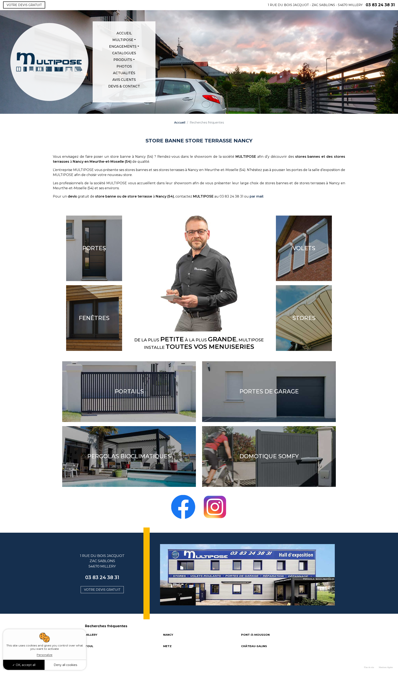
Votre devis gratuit (24, 5)
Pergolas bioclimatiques (129, 456)
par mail (256, 196)
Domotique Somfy (269, 456)
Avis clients (124, 80)
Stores (303, 318)
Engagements (122, 47)
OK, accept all (25, 665)
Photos (124, 66)
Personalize (44, 654)
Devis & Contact (124, 86)
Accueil (124, 33)
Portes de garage (269, 391)
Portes (94, 248)
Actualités (124, 73)
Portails (129, 391)
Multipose (122, 40)
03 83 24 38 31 (380, 4)
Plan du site (369, 667)
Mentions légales (386, 667)
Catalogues (124, 53)
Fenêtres (94, 318)
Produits (122, 60)
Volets (303, 248)
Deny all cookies (65, 665)
